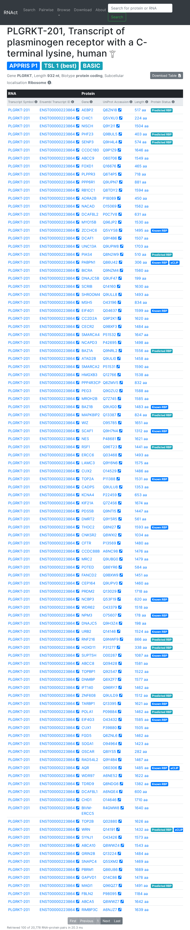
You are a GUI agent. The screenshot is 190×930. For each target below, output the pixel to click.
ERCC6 (88, 455)
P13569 (109, 543)
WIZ (85, 422)
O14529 (110, 471)
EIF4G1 (88, 310)
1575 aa (141, 462)
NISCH (87, 126)
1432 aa (142, 829)
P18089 (109, 198)
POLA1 (87, 711)
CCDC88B (91, 551)
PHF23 (87, 134)
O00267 (110, 655)
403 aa (141, 134)
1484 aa (142, 326)
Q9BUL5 (110, 134)
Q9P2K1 (110, 318)
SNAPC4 (89, 861)
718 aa (140, 174)
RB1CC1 (88, 190)
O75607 (110, 615)
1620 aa (142, 318)
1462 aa (142, 687)
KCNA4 (88, 494)
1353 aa (142, 487)
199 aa (140, 278)
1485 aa (142, 767)
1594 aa (142, 190)
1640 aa (142, 807)
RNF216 (88, 639)
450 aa (141, 198)
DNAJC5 (89, 623)
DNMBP (88, 679)
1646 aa (142, 150)
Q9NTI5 (109, 511)
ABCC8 (88, 663)
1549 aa (142, 158)
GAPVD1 (89, 877)
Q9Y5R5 (110, 519)
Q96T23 (110, 446)
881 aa (140, 182)
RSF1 (86, 446)
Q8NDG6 (111, 783)
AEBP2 (87, 110)
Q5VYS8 (110, 230)
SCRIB (87, 286)
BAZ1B (87, 406)
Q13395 (110, 703)
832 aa (141, 382)
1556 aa (142, 350)
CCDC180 (90, 150)
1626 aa (142, 821)
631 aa (140, 214)
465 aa (141, 166)
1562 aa (142, 206)
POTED (88, 567)
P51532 (109, 334)
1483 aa (142, 406)
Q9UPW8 (111, 246)
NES (85, 438)
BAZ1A (87, 350)
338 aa (141, 647)
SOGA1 (87, 743)
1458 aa (142, 358)
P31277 (109, 647)
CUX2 (87, 471)
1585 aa (142, 398)
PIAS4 (87, 254)
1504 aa (142, 126)
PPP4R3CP (91, 382)
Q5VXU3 (110, 118)
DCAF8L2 (90, 214)
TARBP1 (88, 703)
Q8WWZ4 (111, 845)
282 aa (141, 751)
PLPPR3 (88, 174)
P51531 (109, 366)
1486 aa (142, 471)
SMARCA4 (91, 334)
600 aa (141, 791)
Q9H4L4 (110, 142)
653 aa (141, 494)
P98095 (110, 893)
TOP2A (88, 478)
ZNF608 (89, 695)
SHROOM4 (91, 294)
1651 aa (141, 422)
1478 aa (141, 877)
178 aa (140, 615)
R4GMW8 (111, 807)
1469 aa (142, 861)
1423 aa (142, 743)
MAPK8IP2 (91, 414)
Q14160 (109, 286)
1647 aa (141, 334)
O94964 (110, 743)
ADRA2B (89, 198)
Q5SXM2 (110, 861)
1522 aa (142, 671)
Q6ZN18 (110, 110)
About (100, 9)
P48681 (109, 438)
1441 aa (141, 446)
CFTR (86, 543)
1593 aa (142, 527)
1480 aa (142, 543)
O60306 (110, 767)
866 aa (141, 639)
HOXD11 (88, 647)
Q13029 (110, 591)
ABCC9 (88, 158)
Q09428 (110, 663)
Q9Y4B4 (110, 759)
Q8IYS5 (109, 751)
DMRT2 (88, 519)
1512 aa (141, 695)
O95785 (110, 422)
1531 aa (141, 478)
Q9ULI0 (109, 358)
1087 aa (141, 655)
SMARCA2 (91, 366)
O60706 (110, 158)
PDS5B (88, 511)
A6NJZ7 (110, 909)
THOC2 (88, 527)
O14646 (110, 799)
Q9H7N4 (110, 430)
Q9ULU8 (110, 487)
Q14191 (109, 829)
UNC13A (89, 246)
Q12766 (109, 374)
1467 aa (141, 759)
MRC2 (87, 559)
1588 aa (142, 390)
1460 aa (142, 583)
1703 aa (141, 246)
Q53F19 (109, 599)
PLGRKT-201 (19, 110)
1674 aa (141, 503)
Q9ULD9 (110, 695)
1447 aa (141, 511)
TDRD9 (88, 783)
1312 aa (141, 430)
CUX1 (86, 727)
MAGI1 (87, 885)
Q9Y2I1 (109, 126)
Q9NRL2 (110, 350)
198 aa (140, 623)
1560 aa (142, 270)
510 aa (140, 254)
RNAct (11, 12)
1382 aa (142, 783)
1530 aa (142, 222)
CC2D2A (89, 318)
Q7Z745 (110, 398)
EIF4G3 (88, 719)
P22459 (110, 494)
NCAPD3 (89, 342)
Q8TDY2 (110, 190)
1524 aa (142, 631)
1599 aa (142, 310)
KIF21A (87, 503)
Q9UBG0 (110, 559)
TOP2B (88, 821)
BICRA (87, 270)
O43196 (110, 302)
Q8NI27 (109, 527)
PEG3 (86, 390)
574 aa (140, 142)
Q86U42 (110, 262)
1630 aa (142, 286)
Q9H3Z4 (110, 623)
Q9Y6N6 (110, 462)
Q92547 (110, 671)
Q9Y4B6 (110, 238)
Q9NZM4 (111, 270)
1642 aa (142, 901)
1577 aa (141, 679)
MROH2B (89, 398)
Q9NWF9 (111, 639)
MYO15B (89, 222)
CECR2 (88, 326)
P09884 (110, 711)
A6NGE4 (110, 791)
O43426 (110, 837)
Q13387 (109, 414)
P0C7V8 (110, 214)
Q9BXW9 (110, 575)
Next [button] (106, 921)
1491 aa (141, 885)
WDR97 (88, 775)
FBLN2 (87, 893)
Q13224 (110, 853)
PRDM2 (88, 591)
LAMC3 (88, 462)
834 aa (141, 302)
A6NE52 (110, 775)
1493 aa (142, 294)
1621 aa (141, 438)
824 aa (141, 414)
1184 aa (141, 893)
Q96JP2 (110, 222)
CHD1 (87, 799)
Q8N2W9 (111, 254)
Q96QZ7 (110, 885)
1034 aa (142, 535)
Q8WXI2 (110, 535)
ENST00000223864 (57, 110)
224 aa (141, 118)
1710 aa (141, 799)
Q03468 (110, 455)
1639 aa (142, 909)
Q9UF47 (110, 278)
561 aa (140, 519)
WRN (86, 829)
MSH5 (87, 302)
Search (29, 9)
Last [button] (117, 921)
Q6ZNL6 (110, 735)
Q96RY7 (110, 687)
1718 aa (141, 591)
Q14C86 (110, 877)
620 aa (141, 599)
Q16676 (109, 166)
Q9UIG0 (110, 406)
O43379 (110, 607)
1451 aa (141, 575)
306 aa (141, 262)
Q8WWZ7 (111, 901)
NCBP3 (88, 599)
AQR (85, 767)
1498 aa (142, 342)
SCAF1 (87, 430)
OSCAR (88, 751)
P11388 (109, 478)
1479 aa (141, 559)
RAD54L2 (90, 759)
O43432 (110, 719)
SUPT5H (89, 655)
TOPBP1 (88, 671)
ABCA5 (88, 901)
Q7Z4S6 (110, 503)
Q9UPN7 (110, 182)
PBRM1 (87, 869)
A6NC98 (110, 551)
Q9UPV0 (110, 583)
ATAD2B (89, 358)
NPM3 (87, 615)
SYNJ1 (87, 837)
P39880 (110, 727)
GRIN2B (88, 853)
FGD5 (87, 735)
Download (83, 9)
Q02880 (110, 821)
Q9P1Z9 (110, 150)
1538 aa (142, 374)
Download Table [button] (165, 75)
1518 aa (141, 607)
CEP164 (88, 583)
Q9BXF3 (110, 326)
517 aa (140, 110)
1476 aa (141, 551)
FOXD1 (87, 166)
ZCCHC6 (89, 230)
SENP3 (88, 142)
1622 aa (142, 775)
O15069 (110, 206)
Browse (63, 9)
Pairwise (46, 9)
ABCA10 (88, 845)
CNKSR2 (89, 535)
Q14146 (109, 631)
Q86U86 (110, 869)
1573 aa (141, 837)
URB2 (86, 631)
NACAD (88, 206)
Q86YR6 (110, 567)
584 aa (141, 567)
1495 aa (142, 230)
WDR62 (88, 607)
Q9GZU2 (110, 390)
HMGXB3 (89, 374)
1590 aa (142, 366)
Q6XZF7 (110, 679)
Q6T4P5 (110, 174)
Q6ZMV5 (110, 382)
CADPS (88, 487)
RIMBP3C (90, 909)
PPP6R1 (88, 182)
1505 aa (142, 727)
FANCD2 (89, 575)
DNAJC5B (90, 278)
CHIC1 (87, 118)
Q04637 (110, 310)
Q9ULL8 (110, 294)
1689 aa (142, 869)
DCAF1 (87, 238)
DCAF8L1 (90, 791)
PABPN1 (88, 262)
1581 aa (141, 663)
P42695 (110, 342)
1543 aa (142, 845)
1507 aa (141, 238)
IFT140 (87, 687)
